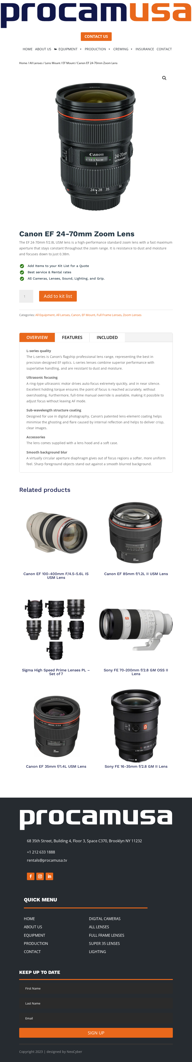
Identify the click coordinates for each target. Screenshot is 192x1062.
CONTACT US (96, 36)
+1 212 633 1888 (41, 852)
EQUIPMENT (68, 49)
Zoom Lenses (132, 315)
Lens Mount (52, 63)
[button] (164, 78)
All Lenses (36, 63)
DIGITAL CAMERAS (105, 918)
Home (23, 63)
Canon (75, 315)
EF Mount (69, 63)
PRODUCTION (36, 943)
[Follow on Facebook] (30, 876)
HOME (28, 49)
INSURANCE (145, 49)
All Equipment (45, 315)
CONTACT (164, 49)
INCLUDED (107, 337)
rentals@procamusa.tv (47, 860)
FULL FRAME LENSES (106, 935)
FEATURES (72, 337)
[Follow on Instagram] (40, 876)
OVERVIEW (37, 337)
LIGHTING (97, 951)
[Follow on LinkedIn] (49, 876)
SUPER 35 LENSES (104, 943)
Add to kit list (58, 296)
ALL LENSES (99, 926)
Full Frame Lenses (109, 315)
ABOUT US (43, 49)
